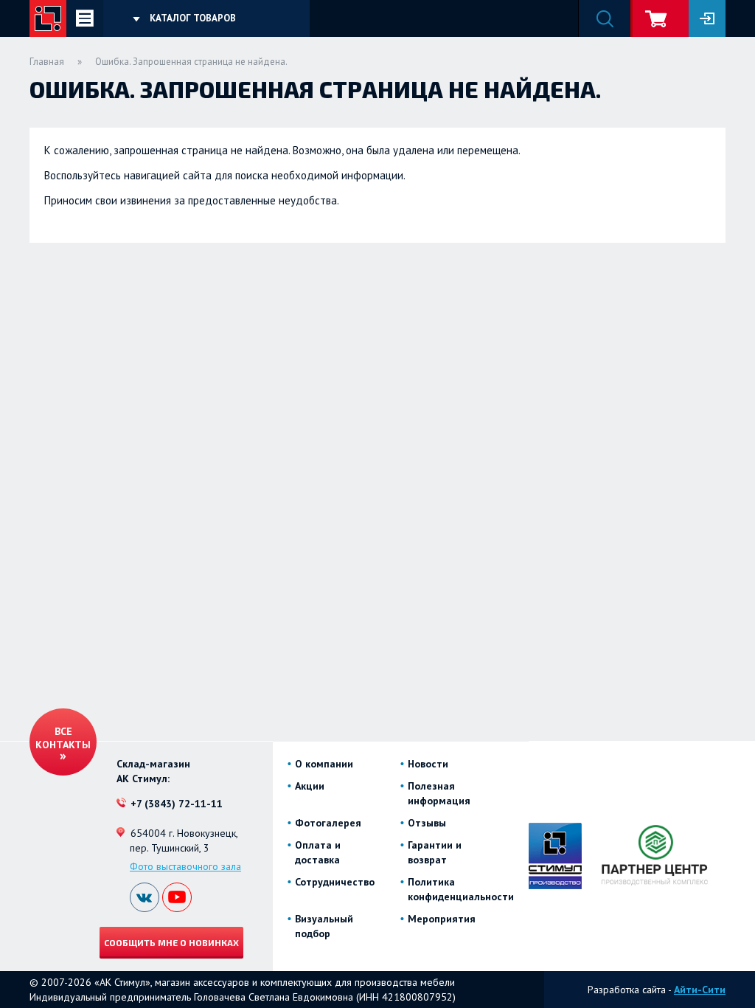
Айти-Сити (700, 989)
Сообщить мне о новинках (171, 942)
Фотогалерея (328, 822)
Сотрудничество (335, 881)
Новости (428, 763)
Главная (46, 61)
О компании (324, 763)
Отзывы (427, 822)
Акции (309, 786)
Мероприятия (442, 918)
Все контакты (63, 738)
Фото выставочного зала (185, 866)
